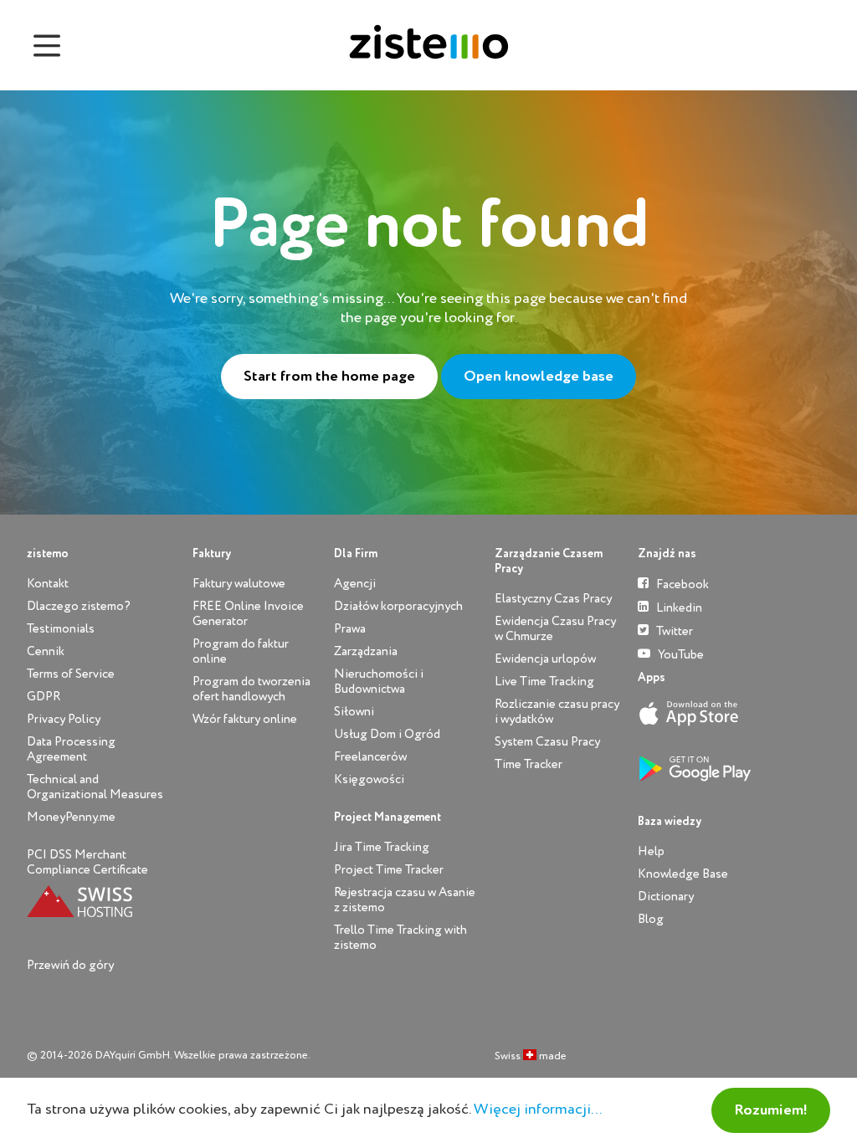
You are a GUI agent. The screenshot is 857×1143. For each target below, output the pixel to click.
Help (651, 851)
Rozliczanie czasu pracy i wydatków (557, 711)
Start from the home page (329, 376)
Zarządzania (366, 651)
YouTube (679, 654)
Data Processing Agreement (71, 749)
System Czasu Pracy (547, 742)
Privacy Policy (63, 719)
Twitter (673, 631)
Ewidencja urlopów (545, 659)
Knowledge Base (683, 874)
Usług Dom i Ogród (387, 734)
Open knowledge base (538, 376)
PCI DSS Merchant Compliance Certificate (87, 862)
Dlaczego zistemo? (79, 606)
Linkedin (678, 608)
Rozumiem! (771, 1110)
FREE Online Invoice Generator (248, 614)
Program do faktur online (240, 651)
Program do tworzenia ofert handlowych (251, 689)
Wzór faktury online (244, 719)
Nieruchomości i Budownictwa (378, 681)
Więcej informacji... (538, 1109)
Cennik (45, 651)
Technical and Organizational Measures (95, 787)
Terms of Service (71, 674)
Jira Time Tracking (381, 847)
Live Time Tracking (544, 681)
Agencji (355, 583)
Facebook (681, 584)
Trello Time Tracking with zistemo (400, 937)
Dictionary (666, 896)
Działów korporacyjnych (398, 606)
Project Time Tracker (389, 870)
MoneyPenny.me (71, 817)
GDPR (43, 696)
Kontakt (48, 583)
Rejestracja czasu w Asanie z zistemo (404, 900)
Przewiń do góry (70, 965)
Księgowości (369, 779)
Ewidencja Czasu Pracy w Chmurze (555, 629)
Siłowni (354, 711)
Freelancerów (370, 757)
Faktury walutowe (238, 583)
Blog (651, 919)
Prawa (350, 629)
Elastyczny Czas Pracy (553, 598)
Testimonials (61, 629)
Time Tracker (528, 764)
